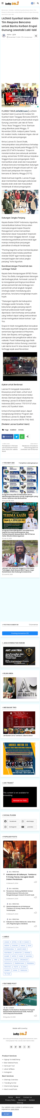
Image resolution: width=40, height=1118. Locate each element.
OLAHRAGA (7, 960)
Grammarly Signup (11, 1086)
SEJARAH (24, 967)
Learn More (15, 1109)
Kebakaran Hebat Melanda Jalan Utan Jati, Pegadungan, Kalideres (20, 923)
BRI (21, 942)
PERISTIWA (7, 967)
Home (10, 1097)
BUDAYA (26, 942)
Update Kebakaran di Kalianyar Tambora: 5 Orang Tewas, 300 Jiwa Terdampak (19, 908)
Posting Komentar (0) (20, 633)
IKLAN (29, 946)
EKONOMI (15, 946)
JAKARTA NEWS (21, 949)
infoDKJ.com (22, 111)
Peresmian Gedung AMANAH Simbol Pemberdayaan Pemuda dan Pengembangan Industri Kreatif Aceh (20, 893)
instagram (12, 827)
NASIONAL (29, 956)
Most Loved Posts (10, 1089)
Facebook (8, 437)
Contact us (27, 1097)
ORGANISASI (24, 960)
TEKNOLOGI (23, 970)
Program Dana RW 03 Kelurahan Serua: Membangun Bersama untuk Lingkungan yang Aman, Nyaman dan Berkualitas (20, 496)
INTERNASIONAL (9, 949)
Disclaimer (22, 1100)
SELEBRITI (7, 970)
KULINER (6, 956)
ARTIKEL (14, 942)
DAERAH (13, 430)
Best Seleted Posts (11, 1063)
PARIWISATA (8, 963)
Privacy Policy (10, 1100)
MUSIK (21, 956)
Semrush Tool (9, 1066)
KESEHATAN (18, 953)
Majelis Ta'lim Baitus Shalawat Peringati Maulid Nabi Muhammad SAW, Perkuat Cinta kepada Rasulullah (19, 1011)
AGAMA (6, 942)
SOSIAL (11, 10)
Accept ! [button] (7, 1114)
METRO (14, 956)
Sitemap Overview (11, 1080)
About (18, 1097)
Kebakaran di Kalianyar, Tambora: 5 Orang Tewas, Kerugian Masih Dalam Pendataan (21, 877)
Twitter (16, 436)
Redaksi (32, 1100)
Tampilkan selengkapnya (28, 463)
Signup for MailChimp (12, 1059)
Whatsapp (22, 436)
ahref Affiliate (9, 1069)
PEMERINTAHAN (19, 963)
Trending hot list (10, 1083)
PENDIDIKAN (30, 963)
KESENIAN (27, 953)
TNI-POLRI (7, 974)
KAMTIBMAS (8, 953)
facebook (12, 821)
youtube (30, 827)
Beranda (5, 10)
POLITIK (16, 967)
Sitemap (20, 1103)
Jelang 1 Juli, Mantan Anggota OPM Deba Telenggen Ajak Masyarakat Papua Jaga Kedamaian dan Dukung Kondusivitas (18, 570)
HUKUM (23, 946)
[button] (38, 3)
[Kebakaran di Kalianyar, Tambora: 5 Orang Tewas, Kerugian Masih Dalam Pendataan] (20, 854)
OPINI (15, 960)
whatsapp (30, 821)
